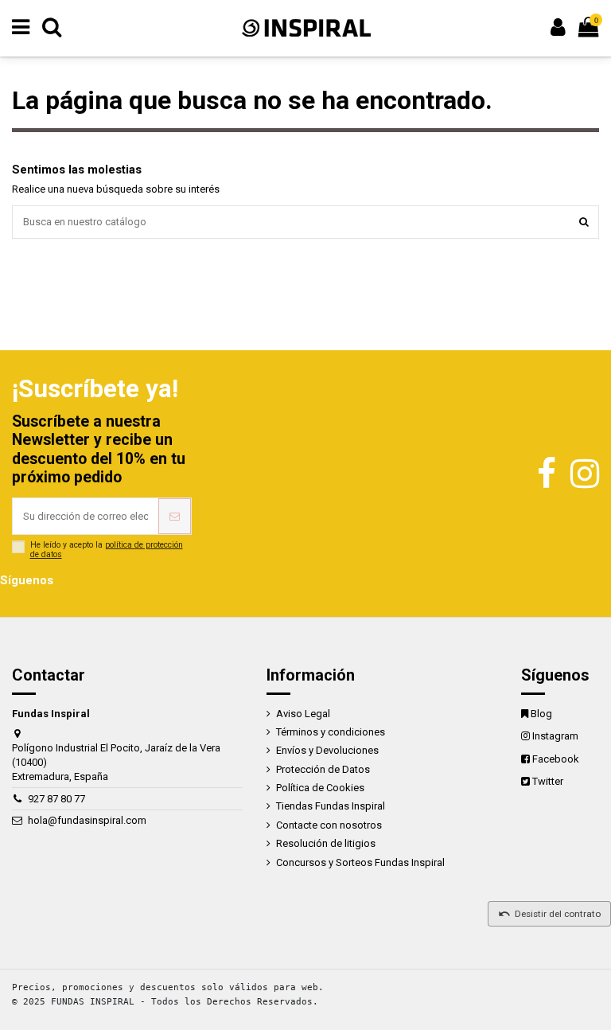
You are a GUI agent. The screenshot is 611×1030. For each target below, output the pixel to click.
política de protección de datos (106, 550)
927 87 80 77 (56, 799)
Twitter (547, 781)
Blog (541, 714)
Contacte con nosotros (329, 825)
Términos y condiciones (330, 732)
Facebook (555, 759)
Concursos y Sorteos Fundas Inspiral (360, 862)
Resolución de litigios (326, 843)
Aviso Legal (303, 714)
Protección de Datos (323, 769)
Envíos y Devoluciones (327, 750)
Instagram (555, 736)
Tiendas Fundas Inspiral (330, 806)
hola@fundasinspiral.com (87, 820)
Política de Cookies (320, 788)
